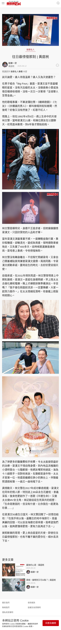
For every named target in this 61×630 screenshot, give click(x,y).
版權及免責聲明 (34, 607)
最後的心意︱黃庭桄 (35, 565)
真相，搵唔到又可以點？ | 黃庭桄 (41, 580)
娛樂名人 (30, 49)
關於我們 (6, 603)
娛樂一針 (35, 572)
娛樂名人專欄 (17, 71)
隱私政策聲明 (7, 612)
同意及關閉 (50, 623)
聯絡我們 (6, 607)
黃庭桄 (11, 66)
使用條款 (31, 603)
